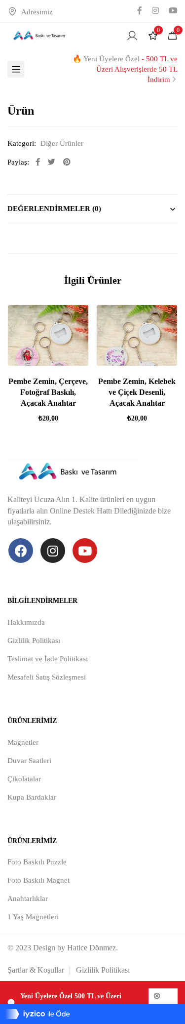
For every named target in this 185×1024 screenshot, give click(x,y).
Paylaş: (18, 162)
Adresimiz (37, 12)
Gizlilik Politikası (33, 640)
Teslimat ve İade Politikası (47, 659)
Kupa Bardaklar (31, 797)
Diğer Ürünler (61, 143)
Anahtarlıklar (27, 898)
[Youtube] (85, 550)
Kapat (162, 1009)
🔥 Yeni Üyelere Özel (125, 69)
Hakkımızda (26, 622)
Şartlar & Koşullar (35, 970)
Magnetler (22, 742)
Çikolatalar (24, 779)
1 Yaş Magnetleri (33, 917)
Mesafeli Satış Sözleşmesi (46, 677)
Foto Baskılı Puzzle (37, 862)
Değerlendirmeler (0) (54, 209)
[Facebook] (20, 550)
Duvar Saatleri (29, 761)
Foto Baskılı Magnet (38, 880)
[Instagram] (52, 550)
